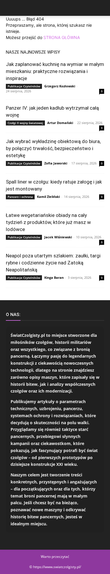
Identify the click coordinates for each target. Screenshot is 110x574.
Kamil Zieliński (48, 196)
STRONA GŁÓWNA (61, 37)
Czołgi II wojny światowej (25, 123)
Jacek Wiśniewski (58, 237)
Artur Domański (60, 122)
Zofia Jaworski (55, 163)
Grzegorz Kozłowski (59, 86)
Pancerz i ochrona (20, 197)
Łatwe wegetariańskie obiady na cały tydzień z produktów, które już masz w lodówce (48, 222)
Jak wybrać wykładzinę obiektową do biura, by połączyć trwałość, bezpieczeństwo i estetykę (53, 148)
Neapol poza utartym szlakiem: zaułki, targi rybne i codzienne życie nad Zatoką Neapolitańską (53, 263)
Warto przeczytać (55, 556)
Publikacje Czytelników (24, 86)
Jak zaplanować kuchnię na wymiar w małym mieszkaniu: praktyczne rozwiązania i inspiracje (55, 71)
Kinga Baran (54, 277)
